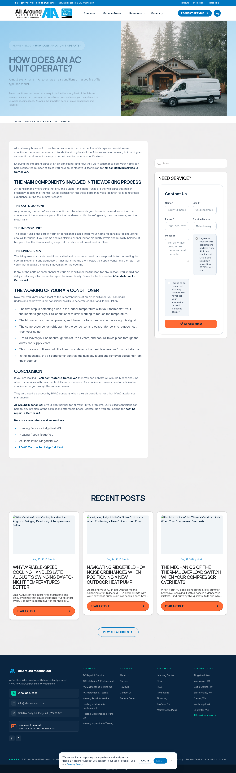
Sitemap (223, 759)
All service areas (203, 715)
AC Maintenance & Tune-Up (97, 686)
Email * (197, 203)
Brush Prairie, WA (203, 692)
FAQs (159, 686)
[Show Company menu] (165, 13)
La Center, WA (201, 710)
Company (157, 13)
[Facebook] (12, 738)
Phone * (169, 219)
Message (170, 235)
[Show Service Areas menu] (123, 13)
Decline (145, 761)
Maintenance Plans (167, 710)
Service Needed (202, 219)
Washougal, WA (202, 704)
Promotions (199, 3)
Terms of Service (194, 759)
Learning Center (165, 675)
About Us (125, 675)
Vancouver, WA (202, 681)
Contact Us (125, 692)
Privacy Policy (75, 764)
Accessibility (211, 759)
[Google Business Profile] (18, 738)
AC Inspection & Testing (95, 692)
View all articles (116, 632)
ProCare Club (164, 704)
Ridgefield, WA (202, 675)
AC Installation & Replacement (98, 681)
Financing (214, 3)
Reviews (185, 3)
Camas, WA (200, 698)
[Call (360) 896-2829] (217, 13)
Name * (169, 203)
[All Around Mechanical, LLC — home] (43, 13)
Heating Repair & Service (96, 698)
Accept (160, 761)
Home (17, 45)
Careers (124, 681)
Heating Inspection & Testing (98, 723)
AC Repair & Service (93, 675)
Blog (27, 45)
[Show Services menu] (97, 13)
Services (89, 13)
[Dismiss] (171, 761)
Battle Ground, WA (203, 686)
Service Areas (112, 13)
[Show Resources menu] (145, 13)
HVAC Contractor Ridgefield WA (41, 447)
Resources (136, 13)
